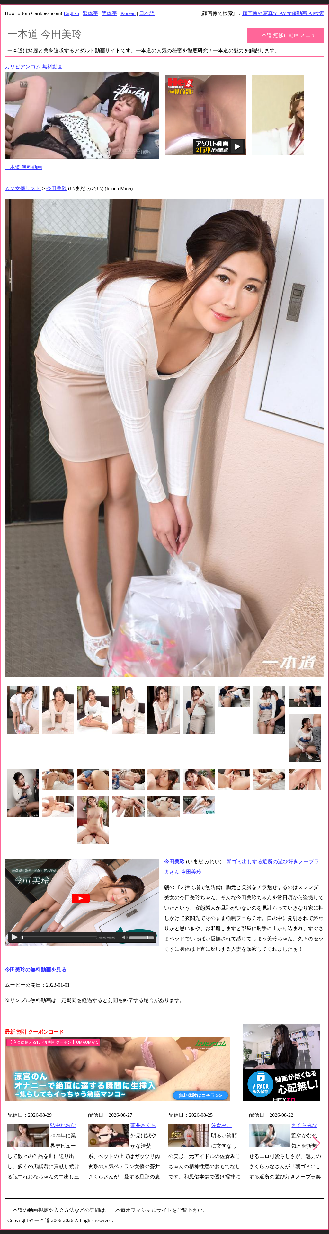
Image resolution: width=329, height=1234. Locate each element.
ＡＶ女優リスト (23, 188)
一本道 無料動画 (23, 167)
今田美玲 (56, 188)
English (71, 13)
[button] (316, 1143)
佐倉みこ (221, 1125)
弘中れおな (63, 1125)
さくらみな (304, 1125)
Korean (128, 13)
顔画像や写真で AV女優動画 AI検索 (283, 13)
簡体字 (109, 13)
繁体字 (90, 13)
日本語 (147, 13)
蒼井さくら (143, 1125)
